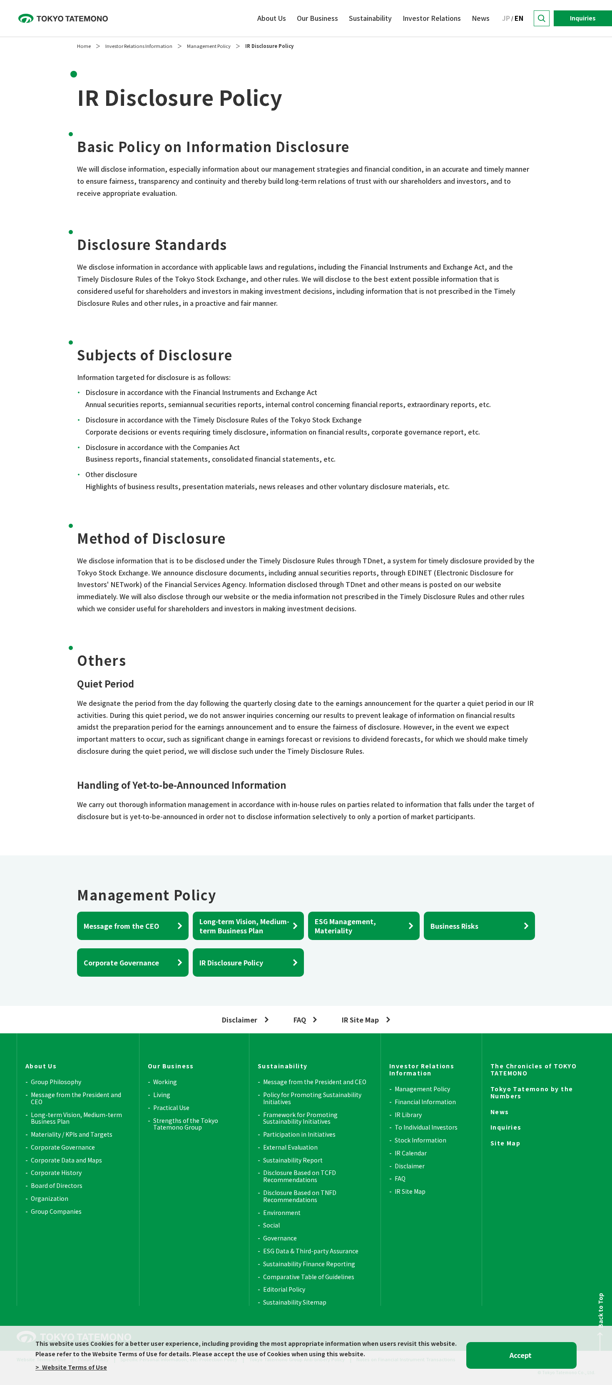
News (481, 18)
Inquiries (583, 18)
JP (506, 18)
